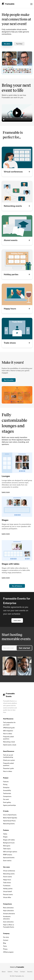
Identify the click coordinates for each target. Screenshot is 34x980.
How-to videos (7, 733)
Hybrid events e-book (9, 745)
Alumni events (7, 877)
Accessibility (7, 790)
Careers (10, 971)
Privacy (5, 949)
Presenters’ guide (8, 768)
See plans (7, 44)
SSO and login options (10, 851)
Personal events (8, 894)
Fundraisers (6, 885)
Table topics (7, 848)
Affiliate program (8, 952)
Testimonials (7, 793)
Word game (6, 846)
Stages (5, 520)
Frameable (20, 967)
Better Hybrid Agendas (10, 818)
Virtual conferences (9, 871)
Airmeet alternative (9, 913)
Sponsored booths (8, 857)
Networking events (9, 874)
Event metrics (7, 860)
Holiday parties (7, 888)
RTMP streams (7, 855)
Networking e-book (9, 742)
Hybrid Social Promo (9, 821)
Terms (5, 946)
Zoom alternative (8, 922)
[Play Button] (17, 113)
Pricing (5, 784)
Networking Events (9, 823)
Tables (5, 834)
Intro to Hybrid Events (9, 815)
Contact (5, 940)
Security (29, 971)
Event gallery (7, 802)
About (3, 971)
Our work (6, 799)
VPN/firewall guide (9, 728)
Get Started (24, 648)
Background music (9, 843)
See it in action (8, 380)
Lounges (6, 476)
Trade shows (7, 882)
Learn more (6, 492)
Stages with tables (10, 563)
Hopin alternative (8, 910)
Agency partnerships (9, 805)
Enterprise (6, 787)
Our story (6, 937)
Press (16, 971)
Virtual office (7, 897)
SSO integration (8, 731)
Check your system (9, 760)
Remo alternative (8, 908)
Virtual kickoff (7, 891)
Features (6, 781)
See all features (17, 586)
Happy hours (7, 880)
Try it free (19, 44)
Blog (4, 943)
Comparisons (7, 796)
